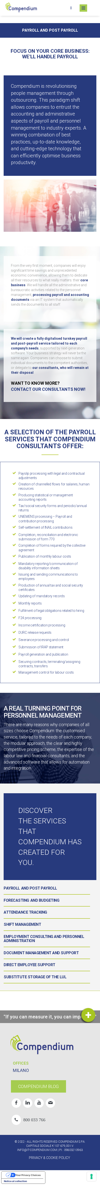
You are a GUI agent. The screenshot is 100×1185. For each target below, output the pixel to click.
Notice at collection (15, 1181)
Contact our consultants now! (48, 389)
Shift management (22, 924)
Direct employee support (29, 964)
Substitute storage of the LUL (35, 977)
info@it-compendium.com (37, 1150)
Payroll (12, 888)
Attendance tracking (25, 912)
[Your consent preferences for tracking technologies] (91, 1176)
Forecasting (16, 900)
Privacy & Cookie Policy (49, 1158)
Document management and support (41, 953)
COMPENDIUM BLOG (38, 1086)
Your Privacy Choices (28, 1175)
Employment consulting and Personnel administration (44, 938)
